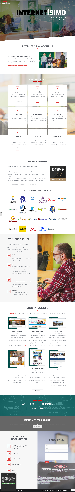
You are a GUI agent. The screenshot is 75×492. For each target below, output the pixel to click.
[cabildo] (23, 199)
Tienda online (52, 313)
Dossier (22, 313)
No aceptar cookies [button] (8, 485)
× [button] (15, 473)
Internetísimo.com (19, 490)
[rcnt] (52, 219)
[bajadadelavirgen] (62, 219)
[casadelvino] (62, 209)
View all (11, 313)
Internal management (44, 313)
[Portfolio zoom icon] (16, 323)
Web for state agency (58, 331)
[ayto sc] (32, 199)
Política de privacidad (44, 490)
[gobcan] (13, 199)
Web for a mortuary (17, 331)
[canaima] (23, 219)
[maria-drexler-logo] (52, 229)
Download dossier (37, 426)
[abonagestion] (42, 219)
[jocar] (52, 199)
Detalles (3, 481)
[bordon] (42, 209)
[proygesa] (32, 209)
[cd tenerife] (52, 209)
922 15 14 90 (62, 19)
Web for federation (57, 369)
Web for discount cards (37, 331)
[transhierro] (13, 209)
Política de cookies (56, 490)
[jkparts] (23, 209)
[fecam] (32, 219)
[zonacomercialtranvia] (62, 199)
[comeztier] (32, 229)
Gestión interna (36, 313)
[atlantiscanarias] (42, 229)
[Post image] (17, 323)
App (15, 313)
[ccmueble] (23, 229)
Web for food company (17, 369)
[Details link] (18, 323)
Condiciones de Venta (63, 490)
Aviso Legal (50, 490)
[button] (8, 488)
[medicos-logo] (13, 229)
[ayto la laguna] (42, 199)
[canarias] (13, 219)
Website (58, 313)
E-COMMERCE (28, 313)
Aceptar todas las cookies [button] (8, 483)
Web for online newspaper (37, 368)
